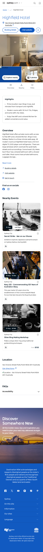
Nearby (21, 88)
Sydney (7, 499)
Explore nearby (12, 77)
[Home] (12, 3)
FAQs (32, 88)
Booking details (10, 30)
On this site (9, 504)
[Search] (34, 3)
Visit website (27, 30)
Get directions (8, 369)
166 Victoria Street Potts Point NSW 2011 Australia (20, 24)
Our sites (8, 514)
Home (5, 10)
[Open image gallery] (21, 50)
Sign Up (7, 439)
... (10, 10)
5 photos (33, 77)
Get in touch (9, 178)
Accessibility (7, 391)
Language (8, 519)
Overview (10, 88)
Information (9, 509)
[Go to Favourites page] (40, 3)
